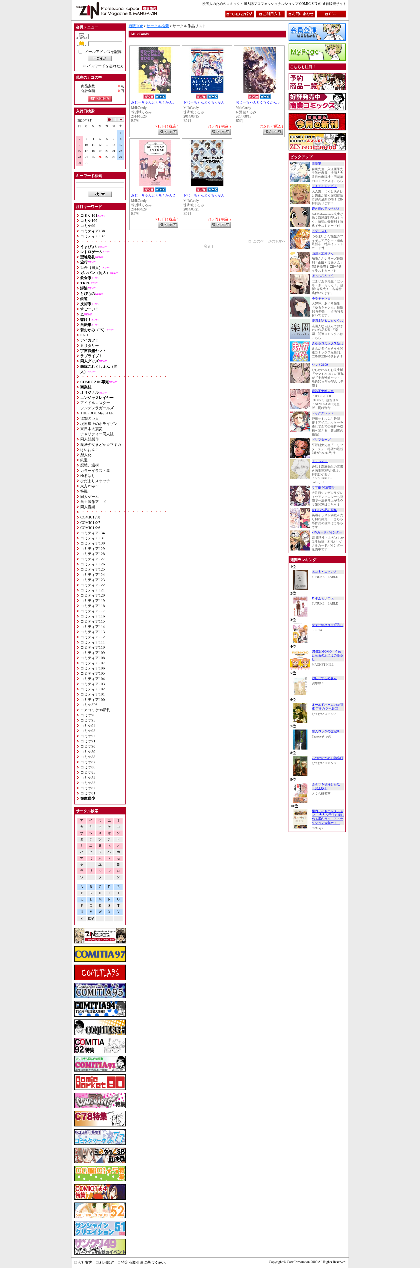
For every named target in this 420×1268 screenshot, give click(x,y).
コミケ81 (87, 793)
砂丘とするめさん (324, 678)
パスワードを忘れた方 (105, 66)
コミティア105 (92, 673)
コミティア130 (92, 543)
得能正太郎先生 (323, 391)
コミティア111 (92, 642)
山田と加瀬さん (323, 253)
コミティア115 (92, 621)
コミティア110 (92, 647)
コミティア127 (92, 559)
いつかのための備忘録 (327, 758)
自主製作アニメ (93, 502)
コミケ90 (87, 746)
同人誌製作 (89, 439)
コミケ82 (87, 788)
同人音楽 (87, 507)
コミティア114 (92, 627)
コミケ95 (87, 720)
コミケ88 (87, 757)
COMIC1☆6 (90, 528)
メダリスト (319, 230)
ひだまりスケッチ (95, 481)
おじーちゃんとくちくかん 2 (153, 195)
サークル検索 (158, 26)
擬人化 (85, 455)
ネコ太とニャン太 (324, 571)
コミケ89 (87, 752)
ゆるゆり (87, 476)
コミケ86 (87, 767)
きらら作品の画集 (324, 510)
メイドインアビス (324, 186)
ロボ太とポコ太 (323, 598)
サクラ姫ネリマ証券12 (327, 625)
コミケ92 (87, 736)
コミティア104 (92, 679)
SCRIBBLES (320, 461)
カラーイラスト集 (95, 470)
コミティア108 (92, 658)
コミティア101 (92, 694)
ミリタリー (89, 345)
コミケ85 (87, 772)
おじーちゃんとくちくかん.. (152, 102)
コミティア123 (92, 580)
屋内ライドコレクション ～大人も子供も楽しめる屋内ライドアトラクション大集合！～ (328, 817)
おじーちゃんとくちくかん (204, 195)
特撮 (84, 491)
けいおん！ (89, 450)
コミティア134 (92, 533)
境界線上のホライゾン (98, 424)
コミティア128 (92, 554)
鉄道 (84, 460)
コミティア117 (92, 611)
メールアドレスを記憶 (103, 51)
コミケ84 (87, 778)
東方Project (89, 486)
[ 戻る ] (207, 246)
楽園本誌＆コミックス (327, 320)
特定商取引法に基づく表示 (143, 1262)
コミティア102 (92, 689)
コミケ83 (87, 783)
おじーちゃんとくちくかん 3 (257, 102)
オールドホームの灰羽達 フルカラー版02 (327, 706)
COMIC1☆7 (90, 522)
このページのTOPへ (269, 241)
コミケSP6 (88, 705)
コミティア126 (92, 564)
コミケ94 (87, 726)
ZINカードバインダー (327, 532)
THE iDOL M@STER (97, 413)
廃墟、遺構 (89, 465)
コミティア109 (92, 653)
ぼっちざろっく (323, 275)
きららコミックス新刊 (327, 343)
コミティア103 (92, 684)
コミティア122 (92, 585)
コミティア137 (92, 236)
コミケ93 (87, 731)
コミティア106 (92, 668)
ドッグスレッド (323, 413)
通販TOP (136, 26)
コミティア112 (92, 637)
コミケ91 (87, 741)
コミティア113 (92, 632)
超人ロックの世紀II (325, 731)
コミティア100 (92, 699)
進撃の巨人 (89, 418)
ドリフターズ (321, 439)
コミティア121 (92, 590)
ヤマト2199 (320, 364)
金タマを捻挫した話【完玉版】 (326, 786)
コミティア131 (92, 538)
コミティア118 (92, 606)
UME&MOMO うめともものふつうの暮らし (327, 655)
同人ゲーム (89, 496)
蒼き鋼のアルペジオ (326, 208)
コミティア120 (92, 595)
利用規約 (106, 1262)
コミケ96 (87, 715)
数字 (91, 918)
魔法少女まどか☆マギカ (100, 444)
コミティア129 (92, 548)
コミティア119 (92, 601)
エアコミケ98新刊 (95, 710)
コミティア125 (92, 569)
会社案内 (85, 1262)
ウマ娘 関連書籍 (323, 487)
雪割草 (316, 163)
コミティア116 (92, 616)
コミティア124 (92, 575)
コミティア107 (92, 663)
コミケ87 (87, 762)
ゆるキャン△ (321, 298)
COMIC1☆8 (90, 517)
